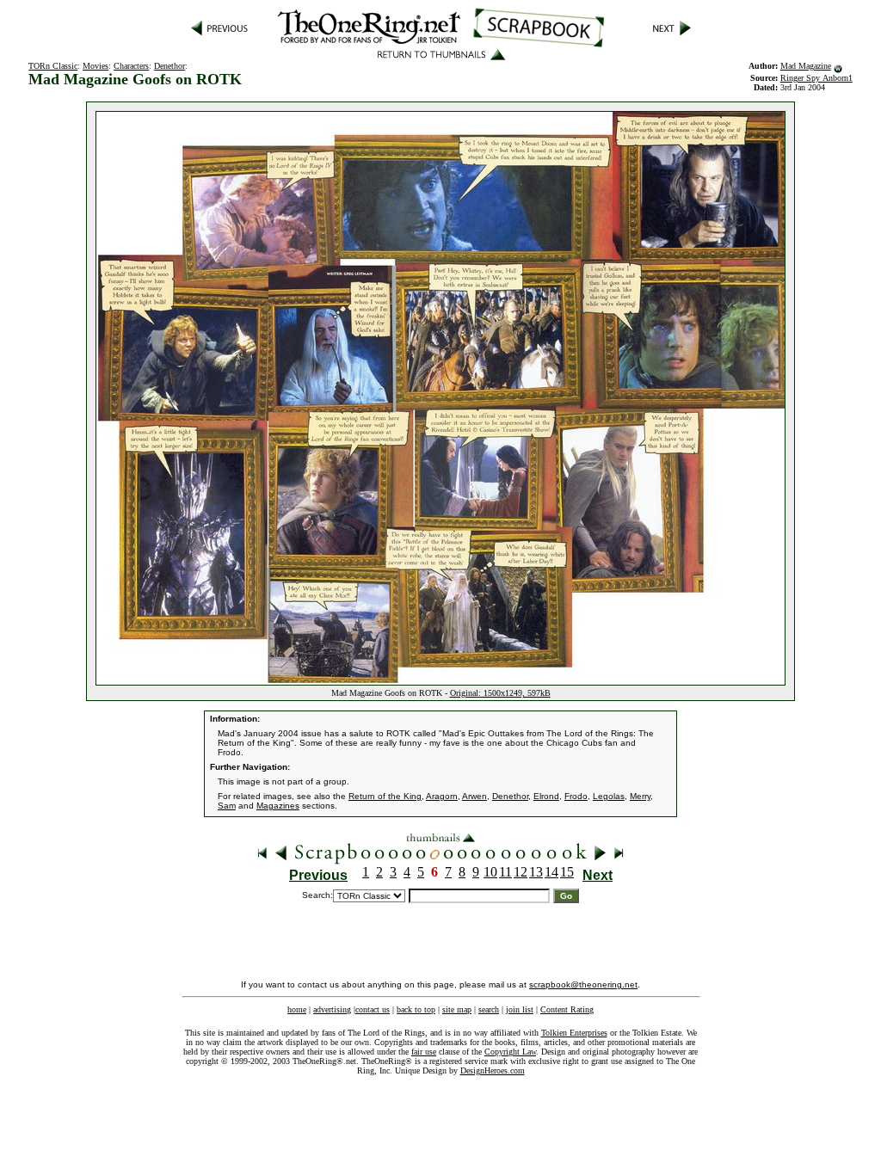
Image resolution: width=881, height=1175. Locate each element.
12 (520, 871)
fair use (423, 1051)
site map (456, 1009)
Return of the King (385, 796)
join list (519, 1009)
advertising (332, 1009)
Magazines (277, 805)
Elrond (546, 796)
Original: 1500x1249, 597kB (500, 693)
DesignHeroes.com (492, 1070)
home (296, 1009)
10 (490, 871)
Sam (227, 805)
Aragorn (442, 796)
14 (551, 871)
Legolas (609, 796)
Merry (640, 796)
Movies (95, 66)
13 (536, 871)
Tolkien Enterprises (574, 1032)
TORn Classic (52, 66)
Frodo (576, 796)
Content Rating (567, 1009)
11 (505, 871)
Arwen (474, 796)
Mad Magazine (805, 66)
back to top (416, 1009)
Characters (131, 66)
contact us (372, 1009)
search (488, 1009)
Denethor (169, 66)
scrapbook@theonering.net (583, 984)
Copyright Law (510, 1051)
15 (567, 871)
